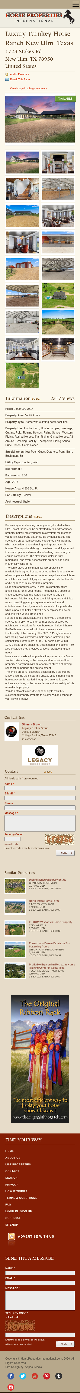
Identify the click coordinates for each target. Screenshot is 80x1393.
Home (9, 1151)
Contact (12, 1171)
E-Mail (9, 793)
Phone (8, 803)
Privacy (11, 1184)
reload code (11, 844)
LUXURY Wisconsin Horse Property (50, 922)
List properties (18, 1164)
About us (12, 1158)
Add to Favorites (19, 74)
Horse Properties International (40, 17)
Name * (10, 1268)
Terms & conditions (21, 1198)
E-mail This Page (20, 79)
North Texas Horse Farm (44, 900)
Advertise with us (36, 1236)
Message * (12, 1288)
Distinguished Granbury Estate (47, 879)
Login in (11, 1211)
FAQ (8, 1204)
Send (64, 853)
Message (11, 813)
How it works (16, 1191)
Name (9, 783)
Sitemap (11, 1224)
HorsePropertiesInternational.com (41, 1358)
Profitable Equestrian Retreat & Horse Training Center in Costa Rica (52, 966)
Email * (10, 1278)
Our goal (13, 1218)
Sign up (26, 1211)
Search (11, 1178)
